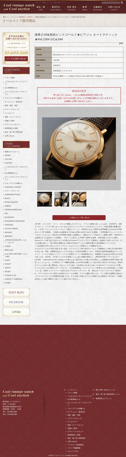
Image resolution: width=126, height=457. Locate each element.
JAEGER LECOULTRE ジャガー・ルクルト (16, 241)
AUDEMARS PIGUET (13, 195)
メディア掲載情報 (74, 448)
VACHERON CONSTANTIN (14, 221)
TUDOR (7, 246)
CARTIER (8, 163)
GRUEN (8, 155)
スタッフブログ (73, 451)
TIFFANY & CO (10, 275)
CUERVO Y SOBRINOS (13, 279)
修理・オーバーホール (13, 117)
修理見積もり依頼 (11, 128)
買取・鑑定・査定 (11, 105)
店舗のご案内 (10, 121)
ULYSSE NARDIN (11, 229)
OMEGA (8, 206)
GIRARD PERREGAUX (13, 210)
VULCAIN (8, 159)
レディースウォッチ (12, 109)
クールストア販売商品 (76, 445)
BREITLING (9, 250)
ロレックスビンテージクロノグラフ (16, 93)
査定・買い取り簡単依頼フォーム (108, 394)
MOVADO (8, 232)
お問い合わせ (10, 136)
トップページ (72, 390)
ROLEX (7, 198)
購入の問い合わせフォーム (105, 390)
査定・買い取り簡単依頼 (14, 132)
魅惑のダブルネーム (13, 152)
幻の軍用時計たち (11, 88)
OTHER (7, 283)
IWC (6, 213)
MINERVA (8, 236)
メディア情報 (10, 78)
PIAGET (8, 264)
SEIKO (7, 260)
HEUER (7, 272)
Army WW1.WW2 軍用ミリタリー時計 (16, 255)
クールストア (10, 113)
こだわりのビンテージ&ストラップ (16, 168)
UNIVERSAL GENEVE (13, 187)
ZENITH (8, 268)
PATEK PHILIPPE (11, 202)
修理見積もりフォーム (104, 398)
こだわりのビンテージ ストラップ (16, 83)
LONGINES (9, 225)
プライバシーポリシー (13, 124)
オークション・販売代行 (14, 102)
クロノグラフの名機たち (14, 98)
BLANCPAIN (9, 217)
